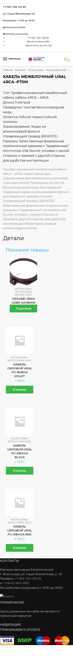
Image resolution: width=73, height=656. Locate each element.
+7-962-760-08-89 (14, 6)
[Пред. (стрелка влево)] (4, 654)
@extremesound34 (14, 27)
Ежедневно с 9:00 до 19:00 (19, 20)
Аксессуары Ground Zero (24, 293)
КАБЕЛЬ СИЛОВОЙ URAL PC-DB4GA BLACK (19, 451)
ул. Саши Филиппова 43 (19, 13)
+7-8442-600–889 (16, 583)
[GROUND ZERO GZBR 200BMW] (23, 272)
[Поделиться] (14, 649)
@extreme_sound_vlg (15, 34)
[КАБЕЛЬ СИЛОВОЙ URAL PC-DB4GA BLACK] (19, 421)
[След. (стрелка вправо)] (14, 654)
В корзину (19, 389)
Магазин (20, 69)
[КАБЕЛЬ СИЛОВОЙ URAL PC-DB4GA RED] (19, 502)
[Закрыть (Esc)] (4, 649)
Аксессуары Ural (56, 69)
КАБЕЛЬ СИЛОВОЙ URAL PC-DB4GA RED (19, 530)
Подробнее (23, 308)
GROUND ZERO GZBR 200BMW (23, 300)
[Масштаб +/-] (33, 649)
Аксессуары (35, 69)
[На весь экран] (23, 649)
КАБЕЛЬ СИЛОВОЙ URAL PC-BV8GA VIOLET (19, 370)
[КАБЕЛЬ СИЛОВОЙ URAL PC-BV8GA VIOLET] (19, 340)
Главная (8, 69)
